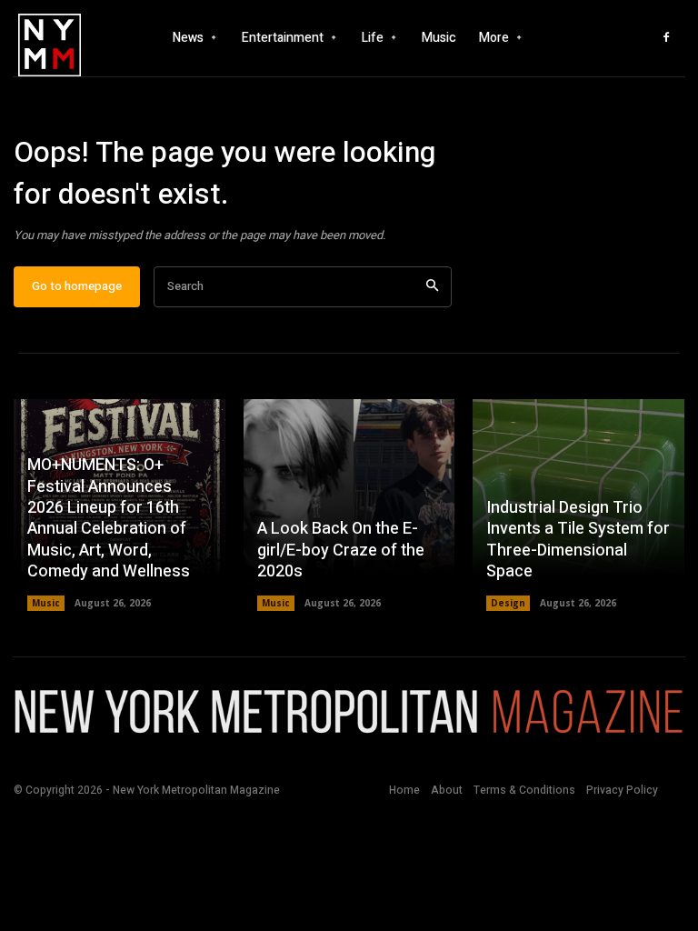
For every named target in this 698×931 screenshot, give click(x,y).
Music (46, 602)
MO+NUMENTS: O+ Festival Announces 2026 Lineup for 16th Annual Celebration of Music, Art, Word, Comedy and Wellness (108, 518)
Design (508, 602)
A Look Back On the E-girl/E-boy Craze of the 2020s (340, 550)
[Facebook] (666, 38)
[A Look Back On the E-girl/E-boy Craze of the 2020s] (349, 505)
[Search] (432, 286)
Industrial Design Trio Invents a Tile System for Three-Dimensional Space (578, 540)
